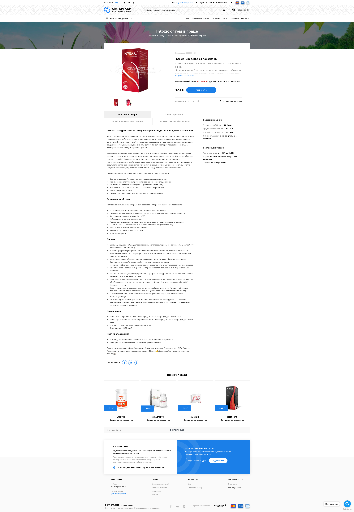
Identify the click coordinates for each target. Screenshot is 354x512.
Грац (116, 2)
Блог (187, 18)
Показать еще (145, 430)
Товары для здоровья (177, 35)
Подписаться (218, 461)
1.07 (222, 408)
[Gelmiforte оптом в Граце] (158, 398)
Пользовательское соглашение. (147, 508)
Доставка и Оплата (219, 18)
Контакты (245, 18)
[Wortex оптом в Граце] (121, 398)
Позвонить (201, 90)
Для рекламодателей (200, 18)
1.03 (148, 408)
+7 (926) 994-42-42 (220, 2)
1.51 (110, 408)
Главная (152, 35)
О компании (234, 18)
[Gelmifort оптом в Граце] (232, 398)
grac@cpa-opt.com (185, 2)
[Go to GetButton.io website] (347, 509)
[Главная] (117, 10)
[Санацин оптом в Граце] (195, 398)
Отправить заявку (195, 488)
